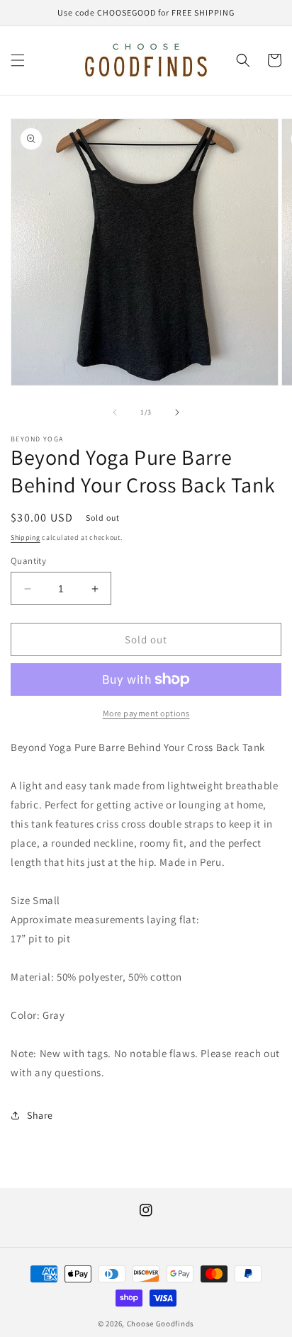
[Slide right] (177, 412)
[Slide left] (114, 412)
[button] (17, 60)
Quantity (28, 561)
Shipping (25, 537)
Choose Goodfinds (160, 1323)
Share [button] (40, 1115)
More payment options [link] (146, 713)
